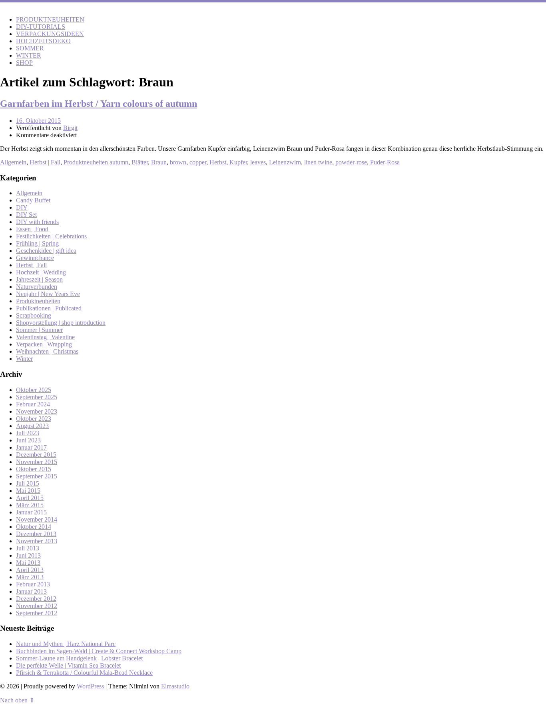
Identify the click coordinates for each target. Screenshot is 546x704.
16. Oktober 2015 (38, 120)
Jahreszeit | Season (39, 279)
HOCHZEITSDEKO (43, 41)
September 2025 (36, 397)
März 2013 (30, 577)
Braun (159, 162)
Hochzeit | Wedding (41, 272)
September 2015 (36, 476)
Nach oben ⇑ (17, 700)
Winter (24, 358)
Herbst (217, 162)
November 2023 (36, 411)
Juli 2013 (27, 548)
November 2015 (36, 461)
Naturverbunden (36, 286)
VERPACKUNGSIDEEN (50, 33)
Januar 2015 (31, 512)
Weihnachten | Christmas (47, 351)
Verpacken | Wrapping (44, 344)
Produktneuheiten (86, 162)
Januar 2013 (31, 591)
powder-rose (351, 162)
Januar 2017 (31, 447)
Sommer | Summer (39, 329)
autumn (119, 162)
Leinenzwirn (285, 162)
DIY (22, 207)
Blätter (140, 162)
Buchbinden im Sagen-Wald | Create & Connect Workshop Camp (98, 651)
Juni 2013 (28, 555)
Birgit (70, 127)
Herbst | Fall (45, 162)
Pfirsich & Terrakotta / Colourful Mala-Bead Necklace (84, 672)
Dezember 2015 (36, 454)
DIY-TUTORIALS (40, 26)
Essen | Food (32, 229)
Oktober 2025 (33, 389)
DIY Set (26, 214)
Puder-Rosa (385, 162)
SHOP (24, 62)
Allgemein (13, 162)
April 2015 (30, 497)
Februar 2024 (33, 404)
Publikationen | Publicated (49, 308)
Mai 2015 (28, 490)
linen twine (318, 162)
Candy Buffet (33, 200)
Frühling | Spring (37, 243)
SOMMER (30, 48)
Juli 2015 (27, 483)
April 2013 (30, 569)
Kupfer (238, 162)
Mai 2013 (28, 562)
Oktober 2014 (33, 526)
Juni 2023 (28, 440)
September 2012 (36, 613)
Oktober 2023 (33, 418)
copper (197, 162)
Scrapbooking (33, 315)
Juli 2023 (27, 433)
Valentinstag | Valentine (45, 337)
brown (178, 162)
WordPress (90, 686)
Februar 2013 (33, 584)
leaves (258, 162)
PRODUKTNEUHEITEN (50, 19)
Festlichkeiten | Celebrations (51, 236)
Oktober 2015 (33, 469)
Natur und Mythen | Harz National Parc (66, 643)
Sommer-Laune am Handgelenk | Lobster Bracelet (79, 658)
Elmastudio (175, 686)
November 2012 (36, 605)
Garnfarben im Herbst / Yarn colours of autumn (98, 103)
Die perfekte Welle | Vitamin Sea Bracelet (68, 665)
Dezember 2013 (36, 533)
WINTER (28, 55)
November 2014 (36, 519)
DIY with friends (37, 221)
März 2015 (30, 505)
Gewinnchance (35, 257)
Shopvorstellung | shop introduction (61, 322)
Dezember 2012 (36, 598)
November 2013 (36, 541)
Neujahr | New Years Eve (48, 293)
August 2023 (32, 425)
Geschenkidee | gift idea (46, 250)
